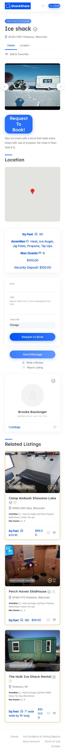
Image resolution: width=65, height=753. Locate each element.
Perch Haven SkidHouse (27, 591)
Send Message (32, 354)
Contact (55, 746)
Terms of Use (52, 741)
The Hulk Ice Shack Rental (30, 676)
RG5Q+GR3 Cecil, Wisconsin (28, 508)
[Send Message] (55, 427)
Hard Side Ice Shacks (18, 21)
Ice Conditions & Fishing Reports (41, 736)
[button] (32, 191)
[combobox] (32, 311)
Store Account (31, 741)
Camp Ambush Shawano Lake (32, 498)
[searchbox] (10, 311)
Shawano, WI (20, 686)
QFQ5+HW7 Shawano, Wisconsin (27, 36)
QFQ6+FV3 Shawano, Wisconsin (31, 597)
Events (14, 736)
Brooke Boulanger (32, 412)
